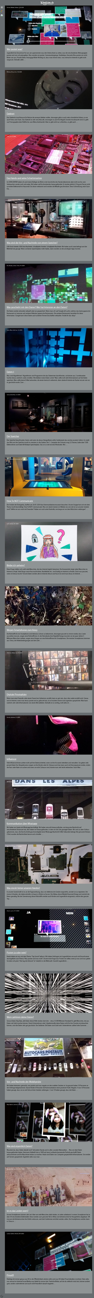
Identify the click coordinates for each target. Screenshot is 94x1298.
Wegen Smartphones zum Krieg (22, 630)
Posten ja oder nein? (16, 953)
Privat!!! (10, 1275)
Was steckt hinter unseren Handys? (23, 888)
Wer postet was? (15, 49)
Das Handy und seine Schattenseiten (24, 178)
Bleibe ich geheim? (16, 565)
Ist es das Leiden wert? (17, 1211)
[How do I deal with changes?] (51, 497)
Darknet (10, 114)
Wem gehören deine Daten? (20, 1017)
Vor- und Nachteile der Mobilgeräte (24, 1082)
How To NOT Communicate (20, 501)
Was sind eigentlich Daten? (19, 1146)
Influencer (11, 759)
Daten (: (10, 372)
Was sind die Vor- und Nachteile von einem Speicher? (32, 243)
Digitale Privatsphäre (17, 695)
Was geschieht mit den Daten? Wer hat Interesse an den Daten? (37, 307)
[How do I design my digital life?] (48, 46)
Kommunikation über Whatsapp (22, 824)
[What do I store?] (46, 433)
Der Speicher (13, 436)
